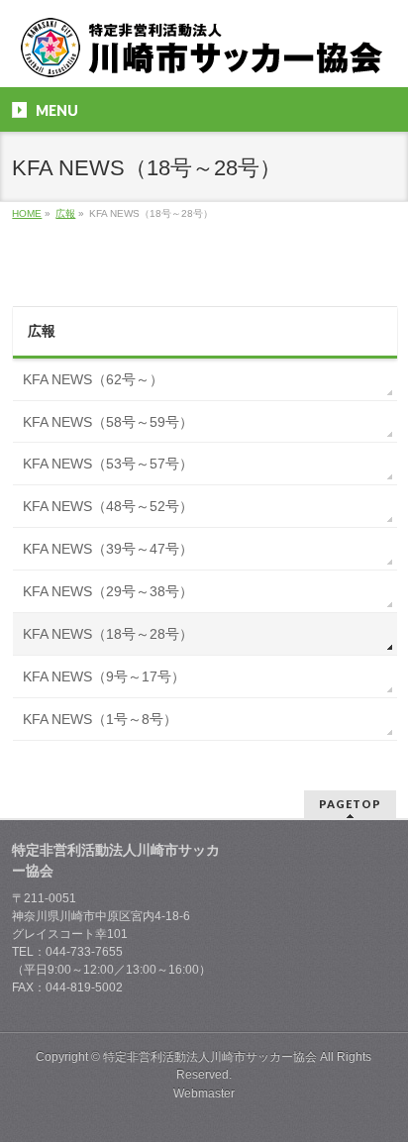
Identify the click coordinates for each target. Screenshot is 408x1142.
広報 (41, 331)
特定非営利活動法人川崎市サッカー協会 (210, 1057)
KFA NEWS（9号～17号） (104, 676)
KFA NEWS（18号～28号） (108, 634)
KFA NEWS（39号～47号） (108, 549)
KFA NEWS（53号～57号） (108, 463)
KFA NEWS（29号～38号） (108, 591)
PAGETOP (350, 803)
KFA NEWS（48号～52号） (108, 506)
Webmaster (204, 1093)
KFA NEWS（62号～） (93, 379)
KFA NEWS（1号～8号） (100, 719)
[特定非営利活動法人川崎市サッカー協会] (203, 55)
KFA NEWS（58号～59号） (108, 422)
